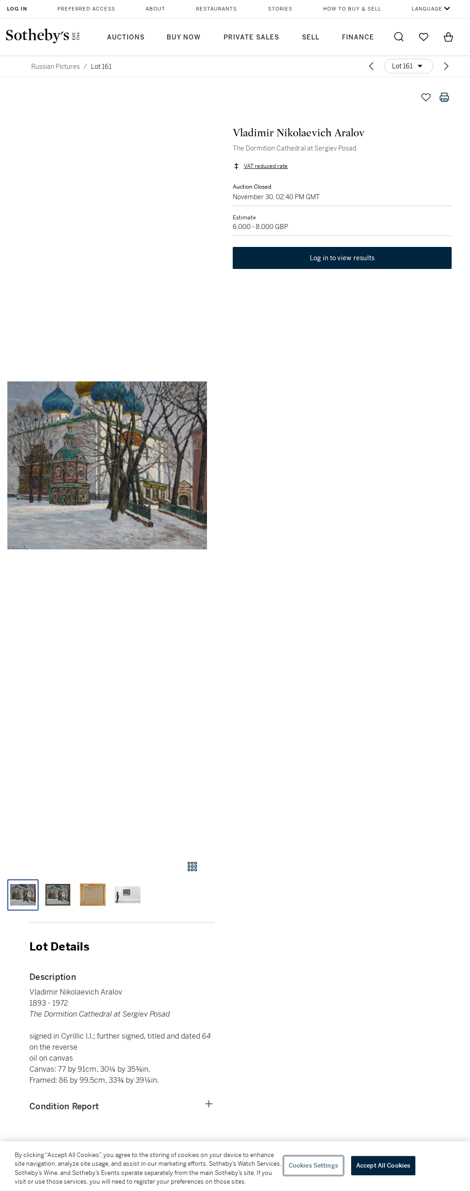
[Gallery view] (192, 866)
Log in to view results (342, 258)
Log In (17, 9)
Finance (358, 37)
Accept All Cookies (383, 1165)
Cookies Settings (313, 1165)
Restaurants (216, 9)
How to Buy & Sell (352, 9)
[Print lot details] (444, 97)
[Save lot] (426, 97)
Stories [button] (280, 9)
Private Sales (251, 37)
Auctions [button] (126, 37)
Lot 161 (101, 66)
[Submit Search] (398, 36)
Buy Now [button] (184, 37)
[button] (107, 465)
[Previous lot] (371, 66)
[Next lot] (446, 66)
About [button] (155, 9)
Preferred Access (86, 9)
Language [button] (427, 9)
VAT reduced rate (266, 166)
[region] (235, 1166)
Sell (310, 37)
